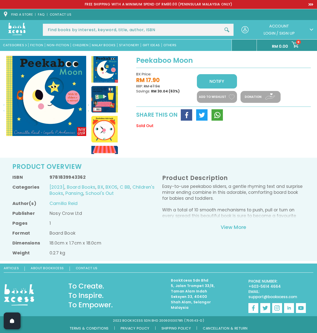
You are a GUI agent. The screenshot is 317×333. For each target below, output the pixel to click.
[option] (158, 4)
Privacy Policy (135, 328)
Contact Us (87, 268)
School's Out (99, 193)
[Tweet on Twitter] (202, 115)
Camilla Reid (64, 203)
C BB (125, 187)
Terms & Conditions (89, 328)
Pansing (74, 193)
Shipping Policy (176, 328)
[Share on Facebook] (186, 115)
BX (100, 187)
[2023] (57, 187)
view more (233, 227)
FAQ (41, 14)
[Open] (12, 320)
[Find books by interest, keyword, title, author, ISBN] (226, 29)
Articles (11, 268)
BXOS (111, 187)
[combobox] (138, 30)
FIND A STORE (22, 14)
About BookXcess (47, 268)
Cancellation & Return (225, 328)
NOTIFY (217, 81)
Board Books (81, 187)
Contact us (61, 14)
